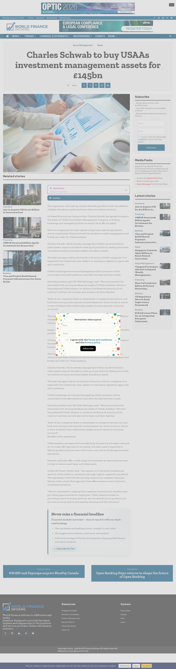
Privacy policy (92, 342)
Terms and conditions (100, 339)
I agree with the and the (91, 341)
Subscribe (88, 348)
